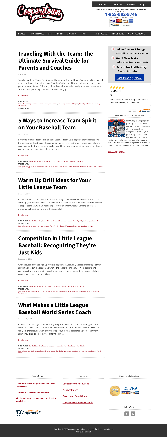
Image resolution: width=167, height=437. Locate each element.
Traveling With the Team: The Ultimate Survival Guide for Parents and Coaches (55, 60)
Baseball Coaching (24, 104)
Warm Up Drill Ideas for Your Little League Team (54, 183)
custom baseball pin (75, 166)
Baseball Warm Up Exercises (70, 226)
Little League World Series (76, 286)
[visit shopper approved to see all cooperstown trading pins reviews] (121, 25)
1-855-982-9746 (121, 14)
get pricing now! (129, 77)
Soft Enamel (37, 34)
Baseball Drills (47, 221)
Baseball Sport (36, 291)
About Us (102, 4)
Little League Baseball (49, 104)
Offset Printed (55, 34)
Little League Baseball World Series (59, 351)
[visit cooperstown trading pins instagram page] (133, 413)
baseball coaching (24, 291)
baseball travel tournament (58, 166)
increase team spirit (89, 166)
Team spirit (26, 168)
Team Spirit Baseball (86, 104)
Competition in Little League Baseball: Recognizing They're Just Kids (57, 245)
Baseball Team (37, 104)
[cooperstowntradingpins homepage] (40, 14)
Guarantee (117, 4)
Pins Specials (101, 34)
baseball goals (23, 166)
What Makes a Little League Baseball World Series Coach (54, 308)
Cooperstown (46, 286)
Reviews (131, 4)
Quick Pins (72, 34)
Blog (142, 4)
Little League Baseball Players (68, 104)
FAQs (84, 34)
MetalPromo (108, 429)
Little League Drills (87, 226)
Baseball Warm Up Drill (74, 221)
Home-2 (21, 34)
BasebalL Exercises (59, 221)
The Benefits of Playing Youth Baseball (32, 392)
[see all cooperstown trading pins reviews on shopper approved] (139, 109)
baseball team (43, 166)
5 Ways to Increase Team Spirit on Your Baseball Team (57, 124)
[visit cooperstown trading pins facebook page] (126, 413)
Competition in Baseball (50, 291)
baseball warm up (37, 226)
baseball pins (33, 166)
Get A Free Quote (136, 34)
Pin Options (118, 34)
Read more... (24, 95)
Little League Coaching (82, 291)
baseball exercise (24, 226)
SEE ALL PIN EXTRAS (116, 152)
